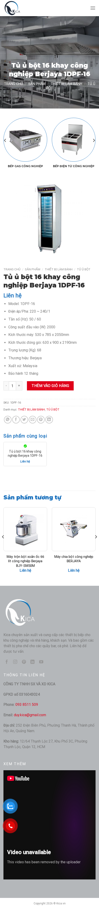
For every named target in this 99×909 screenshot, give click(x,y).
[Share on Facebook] (16, 419)
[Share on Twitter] (24, 419)
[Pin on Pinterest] (41, 419)
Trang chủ (13, 84)
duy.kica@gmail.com (30, 715)
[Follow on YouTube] (41, 662)
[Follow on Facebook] (7, 662)
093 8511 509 (26, 704)
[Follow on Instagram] (15, 662)
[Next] (93, 140)
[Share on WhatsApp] (8, 419)
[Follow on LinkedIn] (32, 662)
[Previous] (5, 140)
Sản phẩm (36, 84)
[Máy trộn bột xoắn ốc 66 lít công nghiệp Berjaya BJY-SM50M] (25, 529)
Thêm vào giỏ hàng (50, 386)
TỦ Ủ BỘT (83, 269)
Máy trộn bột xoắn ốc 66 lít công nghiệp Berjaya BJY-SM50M (25, 561)
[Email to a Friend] (32, 419)
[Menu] (93, 8)
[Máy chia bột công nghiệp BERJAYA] (73, 529)
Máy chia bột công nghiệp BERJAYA (73, 559)
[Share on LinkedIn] (49, 419)
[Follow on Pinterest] (24, 662)
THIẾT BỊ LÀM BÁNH (66, 84)
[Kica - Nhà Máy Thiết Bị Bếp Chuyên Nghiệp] (26, 8)
